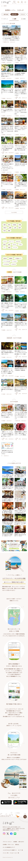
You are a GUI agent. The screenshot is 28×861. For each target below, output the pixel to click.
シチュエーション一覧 (14, 853)
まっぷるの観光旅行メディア (9, 847)
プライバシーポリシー (7, 841)
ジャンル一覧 (5, 853)
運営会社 (17, 844)
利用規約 (15, 841)
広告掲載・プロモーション (8, 844)
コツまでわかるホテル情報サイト (10, 850)
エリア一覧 (20, 850)
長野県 (5, 5)
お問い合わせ (21, 841)
